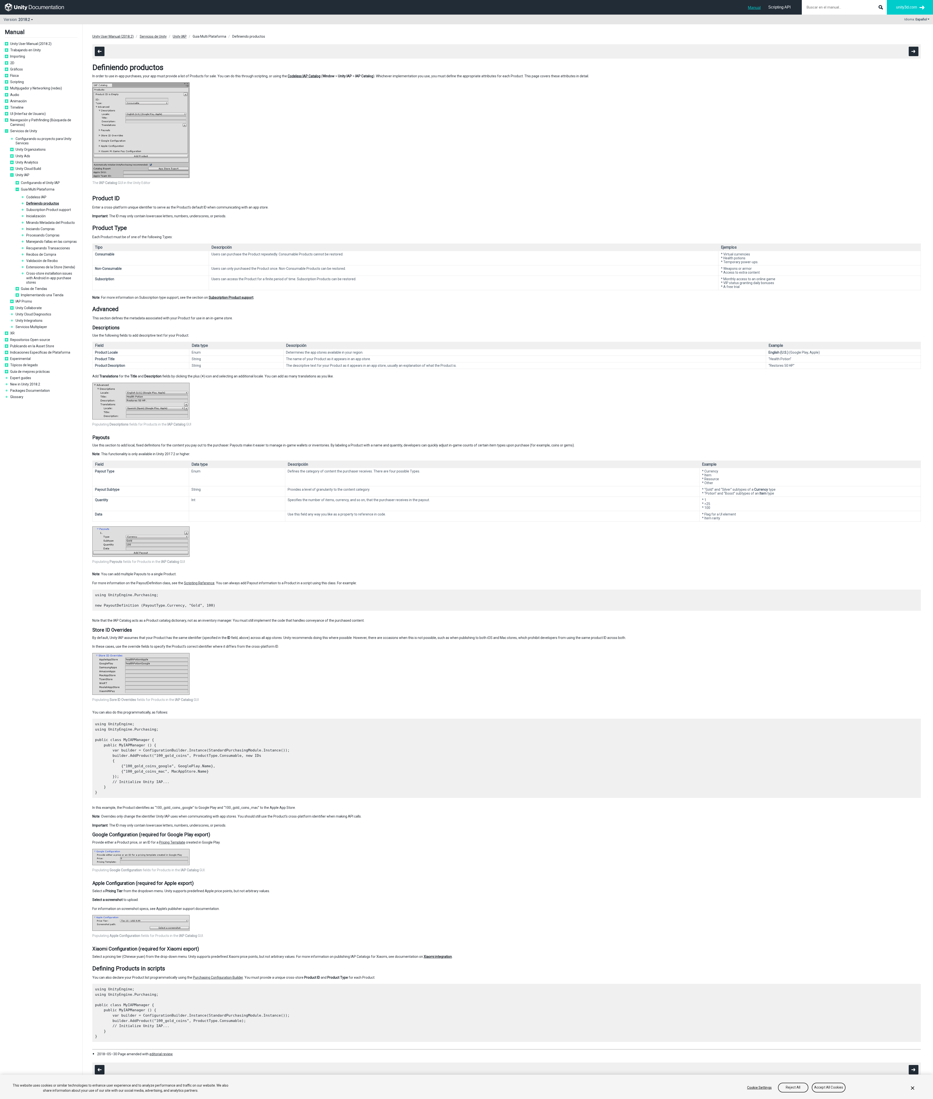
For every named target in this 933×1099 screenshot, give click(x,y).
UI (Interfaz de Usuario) (28, 114)
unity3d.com (906, 7)
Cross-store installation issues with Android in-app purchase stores (49, 277)
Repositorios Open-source (30, 340)
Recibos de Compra (41, 254)
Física (14, 76)
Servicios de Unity (23, 131)
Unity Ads (23, 156)
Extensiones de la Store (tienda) (50, 267)
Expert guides (20, 378)
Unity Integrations (29, 321)
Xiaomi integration (438, 957)
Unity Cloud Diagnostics (33, 314)
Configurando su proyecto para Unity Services (43, 141)
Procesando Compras (43, 235)
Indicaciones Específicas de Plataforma (40, 352)
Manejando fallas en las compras (51, 242)
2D (12, 63)
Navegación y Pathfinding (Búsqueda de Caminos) (40, 122)
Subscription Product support (48, 210)
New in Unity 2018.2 (25, 384)
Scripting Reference (199, 583)
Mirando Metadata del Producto (50, 223)
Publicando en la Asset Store (32, 346)
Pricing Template (172, 842)
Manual (754, 8)
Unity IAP (22, 175)
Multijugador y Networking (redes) (36, 88)
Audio (14, 95)
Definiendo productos (42, 203)
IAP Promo (24, 301)
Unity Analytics (27, 162)
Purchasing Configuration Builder (218, 977)
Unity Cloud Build (28, 169)
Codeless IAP (36, 197)
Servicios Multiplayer (31, 327)
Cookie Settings (759, 1088)
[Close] (913, 1088)
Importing (17, 56)
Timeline (17, 107)
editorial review (161, 1054)
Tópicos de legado (24, 365)
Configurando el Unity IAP (40, 183)
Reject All (793, 1088)
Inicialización (36, 216)
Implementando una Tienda (42, 295)
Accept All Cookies (828, 1088)
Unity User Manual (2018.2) (31, 44)
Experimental (20, 359)
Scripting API (779, 7)
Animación (18, 101)
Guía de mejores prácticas (30, 372)
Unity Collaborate (29, 308)
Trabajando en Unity (25, 50)
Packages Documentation (30, 390)
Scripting (17, 82)
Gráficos (16, 69)
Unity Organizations (31, 149)
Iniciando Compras (40, 229)
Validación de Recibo (42, 261)
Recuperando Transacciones (48, 248)
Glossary (16, 397)
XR (12, 333)
